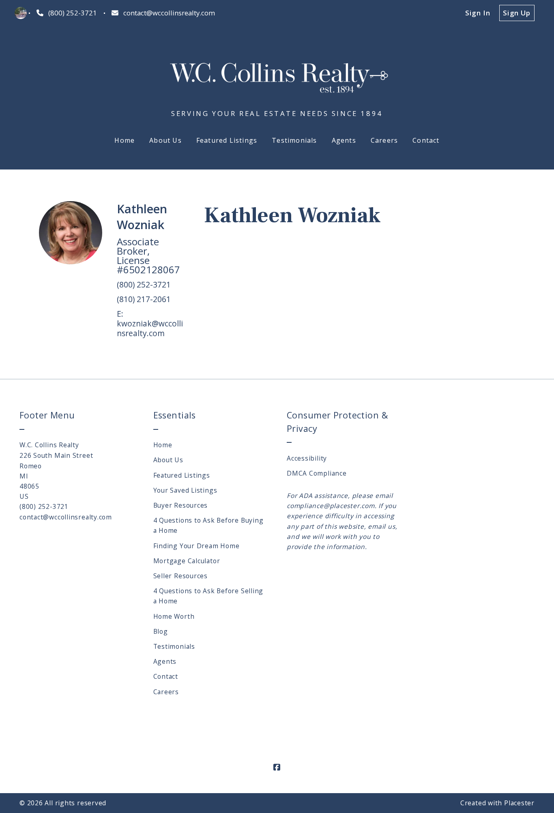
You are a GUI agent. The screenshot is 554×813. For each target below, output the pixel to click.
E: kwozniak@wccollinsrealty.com (150, 323)
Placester (519, 802)
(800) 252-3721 (144, 284)
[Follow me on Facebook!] (277, 767)
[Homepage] (277, 73)
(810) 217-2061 (144, 299)
